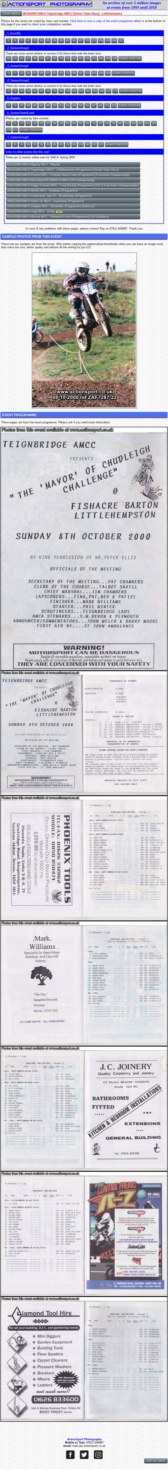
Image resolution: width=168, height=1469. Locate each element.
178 (114, 58)
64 (41, 58)
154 (81, 91)
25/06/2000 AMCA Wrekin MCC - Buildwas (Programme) (42, 190)
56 (61, 40)
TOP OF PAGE (155, 1460)
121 (107, 105)
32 (34, 144)
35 (47, 40)
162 (121, 40)
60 (54, 73)
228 (107, 73)
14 (41, 40)
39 (34, 58)
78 (87, 40)
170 (108, 91)
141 (94, 73)
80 (74, 73)
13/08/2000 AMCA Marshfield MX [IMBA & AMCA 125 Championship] (50, 180)
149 (114, 40)
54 (74, 105)
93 (74, 144)
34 (21, 58)
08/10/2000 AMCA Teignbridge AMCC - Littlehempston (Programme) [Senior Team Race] (63, 169)
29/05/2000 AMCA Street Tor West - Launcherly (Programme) (45, 201)
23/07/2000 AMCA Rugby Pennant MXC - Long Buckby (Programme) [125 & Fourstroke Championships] (73, 185)
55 (80, 105)
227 (101, 144)
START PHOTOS (130, 58)
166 (107, 58)
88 (61, 91)
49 (41, 73)
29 (28, 144)
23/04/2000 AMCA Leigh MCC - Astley (34, 211)
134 (100, 40)
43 (47, 144)
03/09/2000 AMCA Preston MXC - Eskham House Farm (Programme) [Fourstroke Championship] (68, 175)
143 (87, 58)
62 (61, 73)
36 (41, 144)
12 (34, 40)
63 (67, 40)
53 (67, 105)
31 (21, 73)
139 (107, 40)
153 (94, 58)
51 (61, 105)
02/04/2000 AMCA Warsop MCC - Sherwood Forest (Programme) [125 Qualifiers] (58, 216)
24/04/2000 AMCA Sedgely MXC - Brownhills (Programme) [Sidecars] (51, 206)
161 (88, 91)
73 (61, 58)
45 (41, 105)
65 (74, 40)
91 (80, 73)
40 (34, 105)
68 (41, 91)
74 (47, 91)
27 (21, 105)
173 (115, 91)
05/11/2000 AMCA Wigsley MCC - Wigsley (33, 164)
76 (67, 58)
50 (54, 105)
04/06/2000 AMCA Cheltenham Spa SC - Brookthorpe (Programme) (49, 196)
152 (74, 91)
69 (54, 58)
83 (74, 58)
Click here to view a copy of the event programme (101, 21)
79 (113, 123)
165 (95, 91)
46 (47, 105)
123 (94, 40)
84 (120, 123)
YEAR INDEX (11, 13)
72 (67, 73)
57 (47, 73)
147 (87, 144)
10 (8, 58)
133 (114, 105)
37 (28, 58)
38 (54, 40)
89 (80, 58)
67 (80, 40)
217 (94, 144)
